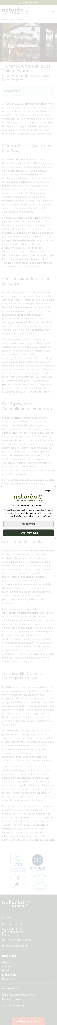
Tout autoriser (28, 532)
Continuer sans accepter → (43, 490)
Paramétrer (29, 524)
